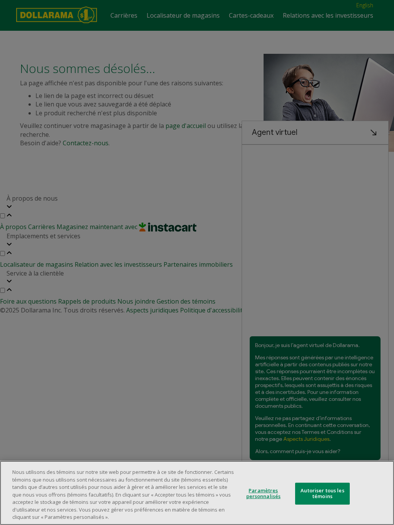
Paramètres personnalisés (263, 493)
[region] (197, 493)
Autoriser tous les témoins (322, 493)
